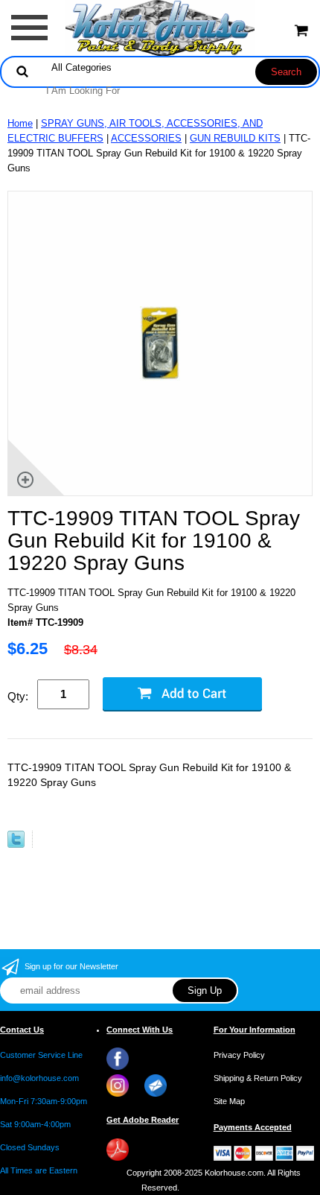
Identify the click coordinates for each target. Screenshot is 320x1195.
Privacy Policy (239, 1054)
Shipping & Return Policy (258, 1078)
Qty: (17, 696)
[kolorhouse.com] (160, 27)
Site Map (229, 1101)
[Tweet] (16, 844)
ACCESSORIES (146, 138)
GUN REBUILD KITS (235, 138)
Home (20, 123)
